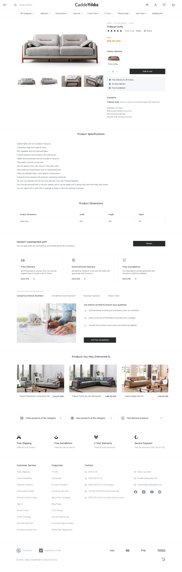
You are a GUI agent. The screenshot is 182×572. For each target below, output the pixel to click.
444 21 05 (92, 472)
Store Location (144, 472)
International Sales (25, 491)
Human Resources (60, 517)
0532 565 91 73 (95, 478)
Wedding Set (157, 13)
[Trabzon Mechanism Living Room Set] (41, 378)
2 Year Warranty (103, 443)
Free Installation (63, 443)
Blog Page (56, 504)
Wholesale (56, 478)
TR (146, 4)
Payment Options (25, 484)
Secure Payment (143, 443)
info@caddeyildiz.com (147, 478)
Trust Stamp (57, 510)
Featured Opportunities (63, 523)
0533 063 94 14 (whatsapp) (101, 484)
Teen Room (140, 13)
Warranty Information (27, 497)
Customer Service (60, 491)
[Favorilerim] (164, 5)
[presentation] (20, 81)
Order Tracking (24, 517)
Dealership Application (62, 529)
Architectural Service (26, 529)
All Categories (26, 13)
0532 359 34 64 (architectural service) (106, 497)
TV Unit (107, 13)
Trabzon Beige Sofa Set (133, 396)
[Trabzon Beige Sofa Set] (146, 378)
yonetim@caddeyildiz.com (149, 484)
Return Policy (23, 510)
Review (149, 243)
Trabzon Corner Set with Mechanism (86, 396)
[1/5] (108, 30)
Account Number (60, 484)
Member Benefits (25, 523)
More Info (25, 279)
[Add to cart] (147, 71)
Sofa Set (76, 13)
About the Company (61, 497)
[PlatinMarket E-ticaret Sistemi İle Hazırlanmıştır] (163, 559)
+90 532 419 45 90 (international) (103, 491)
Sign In (20, 504)
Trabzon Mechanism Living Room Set (34, 396)
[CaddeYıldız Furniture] (86, 5)
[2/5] (110, 30)
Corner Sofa (92, 13)
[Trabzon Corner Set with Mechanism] (94, 378)
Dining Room (60, 13)
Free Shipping (24, 443)
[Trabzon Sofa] (60, 47)
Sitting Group (123, 13)
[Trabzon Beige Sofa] (113, 58)
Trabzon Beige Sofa (113, 64)
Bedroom (44, 13)
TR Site (55, 472)
